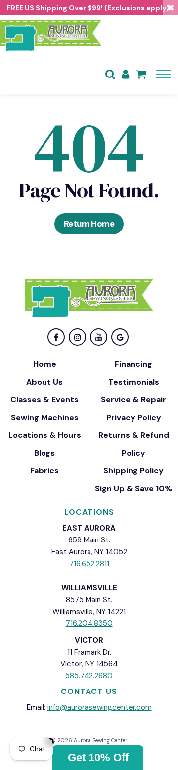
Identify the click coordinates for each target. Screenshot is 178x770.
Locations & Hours (44, 435)
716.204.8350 (89, 623)
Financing (133, 364)
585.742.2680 (89, 676)
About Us (44, 382)
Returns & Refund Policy (133, 444)
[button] (97, 757)
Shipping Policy (133, 470)
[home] (50, 34)
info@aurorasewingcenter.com (99, 707)
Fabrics (44, 470)
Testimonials (133, 382)
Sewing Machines (45, 417)
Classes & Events (44, 399)
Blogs (44, 453)
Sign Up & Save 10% (133, 488)
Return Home (89, 223)
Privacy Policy (133, 417)
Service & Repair (133, 399)
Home (44, 364)
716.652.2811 (89, 564)
